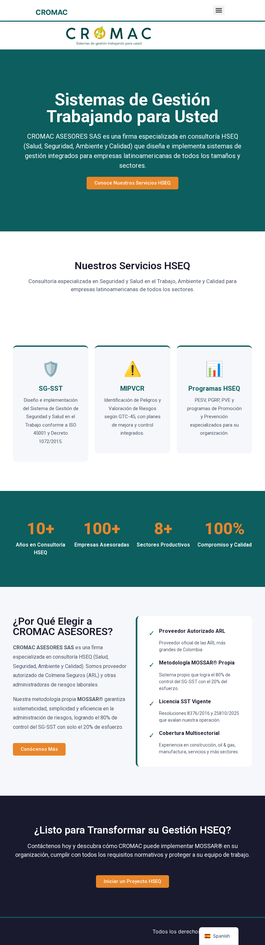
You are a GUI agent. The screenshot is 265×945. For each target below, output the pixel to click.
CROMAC (52, 12)
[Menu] (219, 10)
